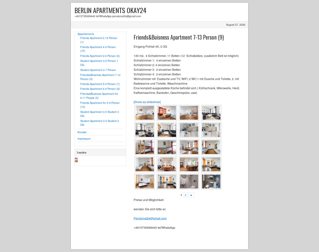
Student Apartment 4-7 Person (98, 70)
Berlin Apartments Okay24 (110, 10)
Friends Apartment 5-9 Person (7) (100, 84)
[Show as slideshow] (147, 102)
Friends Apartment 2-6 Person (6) (100, 56)
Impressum (84, 138)
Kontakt (82, 132)
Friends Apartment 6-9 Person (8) (100, 89)
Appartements (86, 34)
